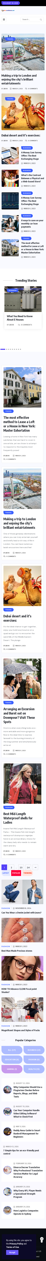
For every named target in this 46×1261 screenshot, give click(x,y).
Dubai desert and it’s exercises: (20, 135)
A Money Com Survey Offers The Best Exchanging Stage (31, 155)
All (12, 1050)
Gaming (12, 1069)
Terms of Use (12, 1247)
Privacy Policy (16, 1243)
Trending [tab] (27, 873)
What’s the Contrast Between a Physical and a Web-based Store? (32, 178)
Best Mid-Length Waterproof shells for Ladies (18, 818)
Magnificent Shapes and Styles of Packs (20, 1030)
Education (12, 1060)
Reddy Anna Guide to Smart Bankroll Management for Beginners (26, 1133)
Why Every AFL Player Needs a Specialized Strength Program (27, 1193)
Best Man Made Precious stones (16, 950)
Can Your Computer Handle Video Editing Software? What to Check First (26, 1113)
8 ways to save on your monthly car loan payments (32, 223)
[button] (2, 349)
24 (28, 867)
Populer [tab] (16, 873)
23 (21, 867)
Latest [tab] (6, 873)
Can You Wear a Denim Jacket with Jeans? (21, 912)
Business (34, 1050)
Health (34, 1069)
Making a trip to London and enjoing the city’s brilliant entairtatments (19, 79)
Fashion (34, 1060)
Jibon (5, 89)
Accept (12, 1252)
